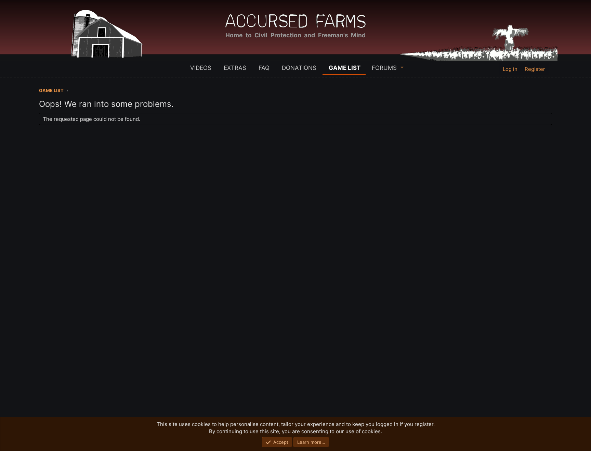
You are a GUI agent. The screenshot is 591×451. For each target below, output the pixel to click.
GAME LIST (344, 67)
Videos (200, 67)
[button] (402, 67)
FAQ (264, 67)
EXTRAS (235, 67)
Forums (384, 67)
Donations (299, 67)
